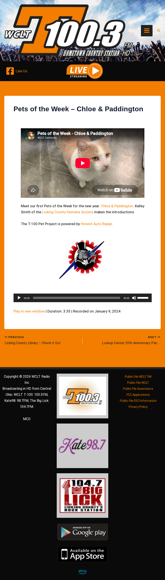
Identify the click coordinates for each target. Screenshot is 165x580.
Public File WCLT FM (138, 376)
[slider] (144, 297)
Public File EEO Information (138, 400)
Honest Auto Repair (96, 224)
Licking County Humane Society (67, 212)
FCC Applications (138, 394)
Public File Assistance (138, 388)
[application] (83, 298)
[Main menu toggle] (147, 31)
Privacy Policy (138, 406)
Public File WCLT (138, 382)
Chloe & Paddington (117, 206)
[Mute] (134, 298)
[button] (159, 30)
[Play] (19, 298)
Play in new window (29, 311)
